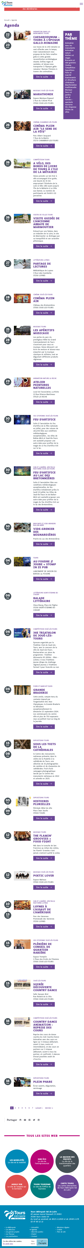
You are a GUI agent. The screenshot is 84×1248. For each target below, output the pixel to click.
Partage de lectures (42, 265)
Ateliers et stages (69, 56)
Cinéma (68, 65)
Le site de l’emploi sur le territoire (17, 1186)
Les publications (12, 1236)
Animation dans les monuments (70, 45)
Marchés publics (37, 1232)
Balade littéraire (41, 599)
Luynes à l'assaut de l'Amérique (42, 909)
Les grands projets (12, 1232)
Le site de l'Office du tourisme (42, 1186)
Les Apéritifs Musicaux (43, 331)
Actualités (35, 1227)
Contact (34, 1236)
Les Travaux (10, 1234)
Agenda (34, 1230)
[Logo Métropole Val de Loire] (14, 1217)
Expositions (69, 70)
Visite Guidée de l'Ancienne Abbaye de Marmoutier (46, 223)
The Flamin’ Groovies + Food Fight (42, 838)
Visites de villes (69, 110)
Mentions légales (63, 1227)
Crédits (59, 1230)
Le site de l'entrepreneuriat (42, 1161)
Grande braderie (40, 691)
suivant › (39, 1108)
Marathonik (43, 94)
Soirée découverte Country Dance (45, 987)
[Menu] (80, 3)
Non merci (33, 1242)
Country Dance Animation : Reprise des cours (45, 1026)
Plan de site (61, 1232)
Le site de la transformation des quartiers (67, 1161)
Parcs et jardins (68, 93)
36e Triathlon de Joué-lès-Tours (44, 635)
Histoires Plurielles (41, 802)
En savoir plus (8, 1243)
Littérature (69, 82)
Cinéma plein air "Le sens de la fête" (45, 128)
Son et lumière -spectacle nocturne (69, 101)
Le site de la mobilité (17, 1161)
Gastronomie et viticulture (70, 78)
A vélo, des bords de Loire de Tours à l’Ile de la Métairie (45, 168)
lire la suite (42, 76)
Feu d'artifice (44, 419)
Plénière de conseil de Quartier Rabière (42, 948)
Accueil (6, 20)
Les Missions (10, 1230)
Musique (68, 90)
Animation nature (69, 51)
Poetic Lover (43, 875)
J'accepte (42, 1243)
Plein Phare (42, 1081)
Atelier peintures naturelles (42, 384)
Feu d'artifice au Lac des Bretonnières (44, 475)
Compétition (70, 67)
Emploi (33, 1234)
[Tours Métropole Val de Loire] (7, 3)
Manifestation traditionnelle (71, 86)
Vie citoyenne (70, 107)
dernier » (49, 1108)
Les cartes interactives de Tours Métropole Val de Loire (67, 1186)
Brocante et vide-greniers (70, 61)
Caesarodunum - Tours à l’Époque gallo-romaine (46, 40)
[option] (16, 1161)
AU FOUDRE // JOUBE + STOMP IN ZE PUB (44, 564)
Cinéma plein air (43, 299)
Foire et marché (68, 73)
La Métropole (11, 1227)
